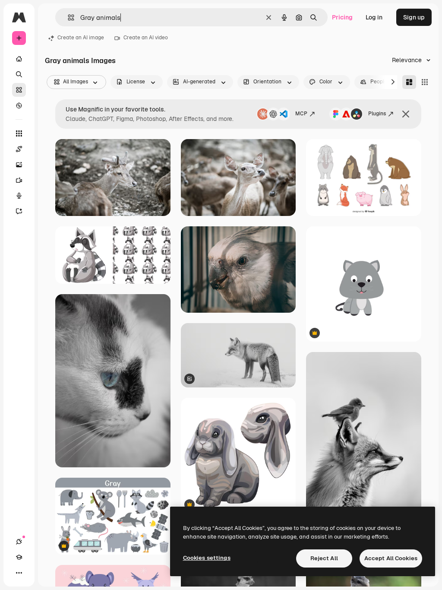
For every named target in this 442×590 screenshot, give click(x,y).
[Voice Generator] (19, 196)
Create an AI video (145, 37)
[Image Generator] (19, 164)
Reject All (324, 558)
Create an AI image (80, 37)
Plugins (377, 113)
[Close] (406, 114)
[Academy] (19, 557)
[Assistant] (19, 211)
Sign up (414, 17)
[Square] (425, 82)
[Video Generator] (19, 180)
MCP (301, 113)
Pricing (342, 17)
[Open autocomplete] (67, 17)
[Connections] (19, 542)
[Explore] (19, 105)
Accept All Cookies (390, 558)
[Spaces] (19, 149)
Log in (374, 17)
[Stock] (19, 90)
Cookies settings (206, 557)
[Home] (19, 59)
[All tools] (19, 133)
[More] (19, 573)
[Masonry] (409, 82)
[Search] (19, 74)
